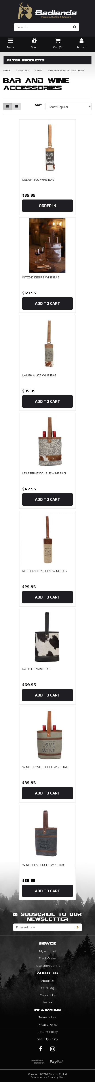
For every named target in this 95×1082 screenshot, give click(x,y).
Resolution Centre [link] (48, 965)
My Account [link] (47, 951)
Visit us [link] (47, 1002)
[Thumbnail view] (7, 106)
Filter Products (25, 60)
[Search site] (74, 27)
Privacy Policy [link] (47, 1024)
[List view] (16, 106)
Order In (47, 206)
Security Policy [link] (47, 1039)
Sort (38, 105)
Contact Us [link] (47, 995)
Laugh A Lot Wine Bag (39, 375)
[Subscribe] (78, 927)
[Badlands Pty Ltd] (47, 9)
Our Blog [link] (47, 988)
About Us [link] (47, 980)
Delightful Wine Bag (38, 179)
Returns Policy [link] (48, 1031)
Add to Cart (47, 303)
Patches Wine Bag (36, 669)
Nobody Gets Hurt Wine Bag (44, 571)
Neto (61, 1077)
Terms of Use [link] (48, 1017)
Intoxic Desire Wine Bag (40, 277)
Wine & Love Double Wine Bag (45, 767)
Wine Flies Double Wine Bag (43, 864)
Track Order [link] (47, 958)
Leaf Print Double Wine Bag (44, 473)
